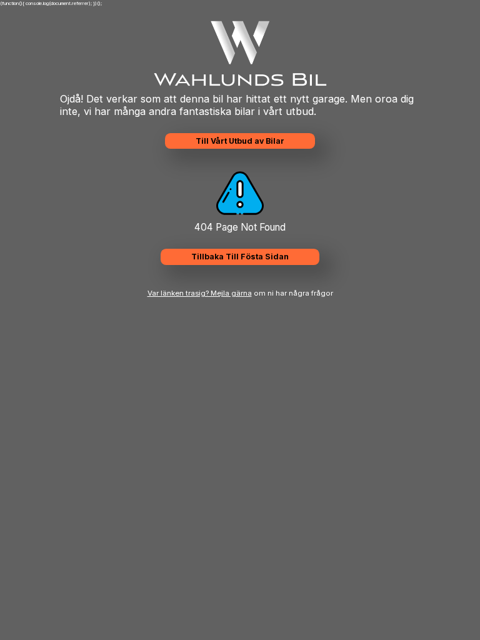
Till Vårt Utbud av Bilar (240, 141)
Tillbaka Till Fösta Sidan (240, 256)
